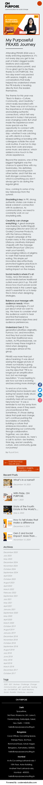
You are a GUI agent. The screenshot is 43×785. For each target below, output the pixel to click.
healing (34, 687)
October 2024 (9, 569)
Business (16, 684)
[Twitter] (40, 390)
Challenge (25, 684)
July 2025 (7, 555)
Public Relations (27, 689)
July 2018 (7, 653)
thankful (13, 692)
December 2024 (10, 562)
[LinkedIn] (40, 395)
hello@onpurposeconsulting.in (21, 727)
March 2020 (8, 623)
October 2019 (9, 626)
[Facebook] (40, 385)
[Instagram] (40, 400)
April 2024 (7, 576)
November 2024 (10, 566)
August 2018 (8, 649)
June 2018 (7, 656)
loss (5, 689)
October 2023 (9, 579)
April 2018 (7, 663)
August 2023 (8, 582)
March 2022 (8, 589)
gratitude (26, 687)
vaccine (29, 692)
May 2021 (7, 602)
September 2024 (10, 572)
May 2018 (7, 660)
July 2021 (7, 599)
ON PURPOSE (12, 689)
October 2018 (9, 643)
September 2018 (10, 646)
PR (19, 689)
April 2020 (7, 619)
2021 (10, 684)
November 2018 (10, 639)
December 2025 (10, 552)
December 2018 (10, 636)
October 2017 (9, 673)
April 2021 (7, 606)
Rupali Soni (13, 452)
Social (6, 692)
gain (19, 687)
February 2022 (9, 592)
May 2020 (7, 616)
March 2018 (8, 666)
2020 (5, 684)
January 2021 (9, 609)
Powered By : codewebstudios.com (21, 782)
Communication (10, 687)
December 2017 (10, 670)
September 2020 (10, 612)
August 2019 (8, 629)
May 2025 (7, 559)
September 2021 (10, 596)
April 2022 (7, 586)
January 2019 (9, 633)
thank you (21, 692)
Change (33, 684)
